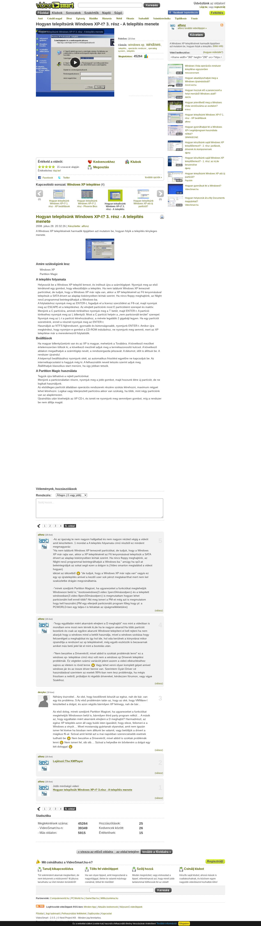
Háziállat (93, 18)
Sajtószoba (94, 913)
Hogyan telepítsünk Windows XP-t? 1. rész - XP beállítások (59, 204)
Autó (40, 18)
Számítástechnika (161, 18)
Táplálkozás (181, 18)
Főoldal (43, 13)
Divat (69, 18)
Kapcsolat (106, 913)
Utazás (194, 18)
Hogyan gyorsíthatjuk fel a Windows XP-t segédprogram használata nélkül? (203, 130)
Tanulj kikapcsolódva (57, 868)
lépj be (56, 170)
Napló (106, 13)
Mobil (119, 18)
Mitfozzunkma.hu (109, 898)
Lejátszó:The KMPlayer (68, 761)
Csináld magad (54, 18)
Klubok (57, 13)
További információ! (166, 923)
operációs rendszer (137, 48)
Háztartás (107, 18)
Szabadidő (144, 18)
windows (153, 44)
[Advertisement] (141, 84)
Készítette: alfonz (78, 226)
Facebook (48, 177)
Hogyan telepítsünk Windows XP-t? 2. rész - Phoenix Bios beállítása (87, 204)
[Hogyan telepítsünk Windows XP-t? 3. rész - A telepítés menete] (100, 259)
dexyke (42, 692)
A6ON (188, 97)
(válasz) (159, 610)
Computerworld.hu (59, 898)
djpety (187, 153)
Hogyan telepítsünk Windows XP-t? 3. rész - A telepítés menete (97, 24)
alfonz (41, 534)
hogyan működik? (213, 52)
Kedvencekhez (104, 161)
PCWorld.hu (77, 898)
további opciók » (153, 177)
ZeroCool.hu (190, 85)
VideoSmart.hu (192, 189)
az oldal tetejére (127, 851)
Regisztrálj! (215, 861)
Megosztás (101, 167)
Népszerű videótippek (131, 907)
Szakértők (91, 13)
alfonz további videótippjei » (192, 28)
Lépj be (204, 7)
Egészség (80, 18)
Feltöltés (217, 13)
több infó (217, 46)
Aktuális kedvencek (108, 907)
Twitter (66, 177)
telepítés (122, 48)
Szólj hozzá (145, 868)
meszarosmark (192, 73)
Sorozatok (73, 13)
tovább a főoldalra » (156, 851)
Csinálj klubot (194, 868)
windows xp (136, 44)
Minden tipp (90, 907)
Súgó (118, 13)
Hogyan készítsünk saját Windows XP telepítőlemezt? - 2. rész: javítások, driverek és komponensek (204, 146)
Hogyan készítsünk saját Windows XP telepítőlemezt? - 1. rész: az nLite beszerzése (204, 161)
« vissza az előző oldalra (95, 851)
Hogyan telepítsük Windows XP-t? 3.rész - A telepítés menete (92, 789)
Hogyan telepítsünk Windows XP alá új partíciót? (143, 204)
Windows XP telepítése (83, 184)
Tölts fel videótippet (104, 868)
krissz (188, 109)
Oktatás (130, 18)
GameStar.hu (92, 898)
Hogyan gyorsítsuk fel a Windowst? (203, 185)
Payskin (188, 180)
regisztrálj (219, 7)
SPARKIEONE (191, 137)
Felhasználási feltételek (74, 913)
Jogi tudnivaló (52, 913)
